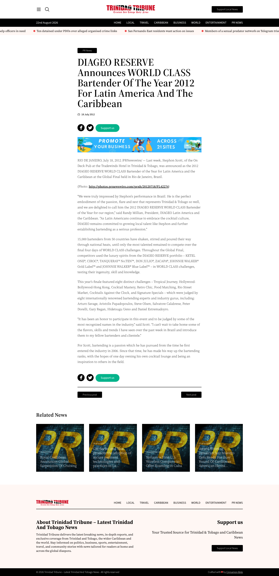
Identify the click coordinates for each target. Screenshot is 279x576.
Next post (191, 394)
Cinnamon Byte (234, 572)
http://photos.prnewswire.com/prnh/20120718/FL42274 (129, 186)
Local (130, 23)
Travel (144, 23)
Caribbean (161, 23)
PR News (237, 23)
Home (117, 23)
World (195, 23)
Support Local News (227, 9)
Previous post (90, 394)
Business (179, 23)
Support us (107, 128)
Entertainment (216, 23)
